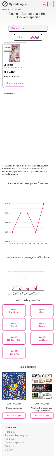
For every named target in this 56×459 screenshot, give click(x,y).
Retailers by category (16, 435)
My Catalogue (18, 4)
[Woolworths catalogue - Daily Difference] (42, 386)
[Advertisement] (28, 122)
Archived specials (14, 442)
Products (9, 439)
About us (9, 446)
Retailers (10, 432)
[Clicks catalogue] (14, 386)
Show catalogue (14, 415)
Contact (9, 449)
